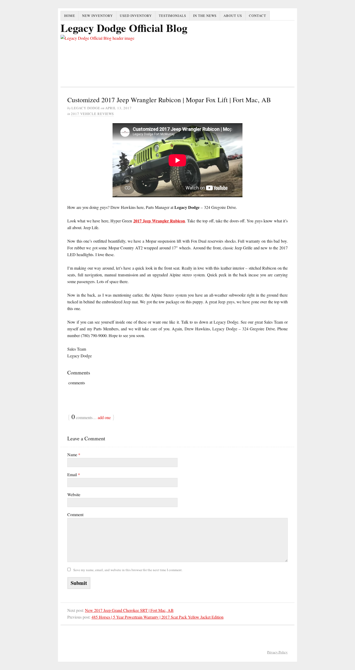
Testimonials (172, 15)
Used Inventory (136, 15)
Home (69, 15)
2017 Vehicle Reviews (92, 113)
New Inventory (97, 15)
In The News (204, 15)
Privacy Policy (277, 652)
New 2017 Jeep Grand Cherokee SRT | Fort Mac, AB (129, 610)
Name (73, 454)
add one (104, 417)
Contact (257, 15)
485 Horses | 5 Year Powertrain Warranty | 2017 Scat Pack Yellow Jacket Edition (157, 617)
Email (73, 474)
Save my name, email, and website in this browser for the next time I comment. (127, 570)
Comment (75, 514)
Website (73, 494)
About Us (232, 15)
